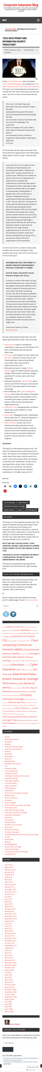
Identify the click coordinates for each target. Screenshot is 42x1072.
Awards (21, 633)
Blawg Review (8, 636)
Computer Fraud (11, 773)
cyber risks (20, 669)
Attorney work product (13, 633)
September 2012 (11, 919)
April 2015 (9, 865)
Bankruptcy (33, 633)
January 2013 (9, 911)
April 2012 (9, 928)
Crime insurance (11, 783)
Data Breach (9, 791)
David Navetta (27, 381)
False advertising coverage (14, 810)
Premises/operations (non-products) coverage (21, 835)
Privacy (20, 510)
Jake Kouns (8, 358)
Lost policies (9, 820)
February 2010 (10, 985)
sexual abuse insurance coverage (25, 723)
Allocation (16, 630)
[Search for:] (21, 606)
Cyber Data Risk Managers (12, 84)
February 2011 (10, 960)
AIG (12, 630)
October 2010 (10, 968)
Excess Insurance (6, 695)
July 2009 (8, 1002)
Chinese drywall (12, 641)
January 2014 (9, 887)
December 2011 (10, 938)
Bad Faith (27, 633)
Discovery (26, 688)
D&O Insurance (10, 788)
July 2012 (8, 924)
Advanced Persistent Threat (30, 627)
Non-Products (21, 708)
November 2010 (11, 965)
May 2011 (8, 953)
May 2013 (8, 902)
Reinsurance (22, 720)
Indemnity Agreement (17, 702)
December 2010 (10, 963)
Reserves (30, 720)
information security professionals (21, 705)
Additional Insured (14, 627)
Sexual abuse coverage (13, 847)
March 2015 (9, 867)
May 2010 (8, 977)
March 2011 (9, 958)
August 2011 (9, 948)
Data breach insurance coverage (14, 506)
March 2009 (9, 1012)
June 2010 (8, 975)
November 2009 (11, 992)
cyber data (27, 665)
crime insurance (33, 661)
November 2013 (11, 892)
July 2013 (8, 897)
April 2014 (9, 882)
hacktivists (32, 699)
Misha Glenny (9, 345)
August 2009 (9, 999)
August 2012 (9, 921)
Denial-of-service (9, 510)
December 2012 (10, 914)
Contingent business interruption (17, 776)
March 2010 (9, 982)
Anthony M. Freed (10, 407)
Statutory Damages (12, 849)
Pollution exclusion (7, 714)
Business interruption (24, 636)
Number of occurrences (13, 825)
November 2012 (11, 916)
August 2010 (9, 970)
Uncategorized (10, 854)
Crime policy (6, 665)
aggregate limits (6, 630)
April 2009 (9, 1009)
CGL (5, 640)
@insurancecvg (11, 330)
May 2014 (8, 880)
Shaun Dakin (9, 415)
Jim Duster (8, 355)
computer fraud (24, 654)
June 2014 (8, 877)
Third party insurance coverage (16, 852)
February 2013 (10, 909)
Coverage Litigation (15, 661)
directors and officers (16, 688)
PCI (36, 711)
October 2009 (10, 994)
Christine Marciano (15, 81)
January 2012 (9, 936)
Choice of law (20, 641)
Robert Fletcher (10, 423)
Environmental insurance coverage (23, 691)
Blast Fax (8, 759)
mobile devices (11, 708)
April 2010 (9, 980)
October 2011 (10, 943)
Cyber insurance (23, 502)
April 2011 (9, 955)
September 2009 (11, 997)
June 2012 (8, 926)
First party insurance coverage (16, 813)
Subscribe (8, 1049)
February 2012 (10, 933)
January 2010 (9, 987)
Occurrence (17, 711)
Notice (30, 708)
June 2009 (8, 1004)
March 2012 (9, 931)
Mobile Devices (10, 822)
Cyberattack (17, 664)
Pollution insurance (19, 714)
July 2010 (8, 972)
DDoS (5, 683)
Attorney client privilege (14, 747)
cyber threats (29, 670)
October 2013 (10, 894)
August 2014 (9, 875)
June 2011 (8, 950)
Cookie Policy (7, 1063)
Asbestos (25, 630)
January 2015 (9, 872)
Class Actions (27, 641)
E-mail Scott (33, 600)
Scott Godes (30, 50)
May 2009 (8, 1007)
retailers (35, 720)
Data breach (21, 674)
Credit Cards (24, 661)
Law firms (8, 817)
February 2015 (10, 870)
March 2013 (9, 906)
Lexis (31, 705)
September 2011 (11, 946)
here (26, 600)
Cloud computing (9, 502)
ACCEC (4, 627)
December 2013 (10, 889)
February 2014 (10, 885)
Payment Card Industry (28, 711)
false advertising (16, 695)
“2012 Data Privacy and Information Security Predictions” (14, 41)
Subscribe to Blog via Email (14, 1030)
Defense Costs (16, 683)
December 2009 (10, 990)
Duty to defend (10, 803)
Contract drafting (11, 778)
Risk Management (31, 510)
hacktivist (26, 699)
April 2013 (9, 904)
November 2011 (11, 941)
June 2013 (8, 899)
